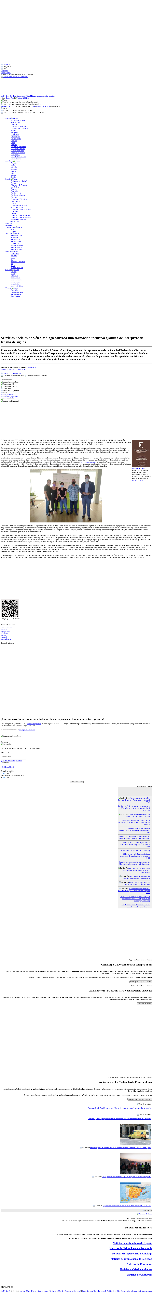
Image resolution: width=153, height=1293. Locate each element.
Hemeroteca (55, 106)
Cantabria (14, 191)
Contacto (68, 1291)
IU (12, 260)
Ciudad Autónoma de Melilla (21, 217)
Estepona (14, 131)
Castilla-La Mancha (18, 195)
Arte (12, 229)
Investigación (15, 278)
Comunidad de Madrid (19, 205)
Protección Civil (16, 235)
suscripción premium (34, 724)
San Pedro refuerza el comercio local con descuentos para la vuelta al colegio (136, 906)
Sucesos (13, 272)
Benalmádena (15, 122)
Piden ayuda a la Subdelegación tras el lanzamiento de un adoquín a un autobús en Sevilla (135, 845)
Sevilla (13, 177)
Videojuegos (15, 282)
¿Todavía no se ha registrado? (11, 761)
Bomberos (14, 237)
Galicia (13, 203)
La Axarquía (15, 137)
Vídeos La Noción (7, 106)
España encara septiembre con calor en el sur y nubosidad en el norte (137, 883)
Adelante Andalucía (18, 262)
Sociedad (8, 270)
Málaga (8, 118)
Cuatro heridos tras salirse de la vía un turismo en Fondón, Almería (138, 815)
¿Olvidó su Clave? (7, 767)
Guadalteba (15, 135)
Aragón (13, 183)
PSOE (13, 266)
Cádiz (13, 165)
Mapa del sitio (31, 1291)
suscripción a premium (27, 730)
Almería (13, 163)
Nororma (14, 145)
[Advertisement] (68, 16)
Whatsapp (4, 633)
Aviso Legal (76, 1291)
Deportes (8, 225)
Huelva (13, 171)
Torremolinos (15, 155)
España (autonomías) (18, 219)
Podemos (14, 256)
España (8, 179)
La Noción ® (5, 1291)
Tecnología (15, 284)
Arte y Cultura (10, 227)
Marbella (14, 141)
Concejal (4, 629)
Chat (3, 98)
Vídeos (38, 106)
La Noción (5, 96)
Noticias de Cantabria (139, 1274)
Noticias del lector (17, 292)
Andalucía (9, 161)
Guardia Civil (15, 243)
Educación (14, 276)
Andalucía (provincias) (19, 181)
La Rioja (14, 213)
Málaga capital (16, 139)
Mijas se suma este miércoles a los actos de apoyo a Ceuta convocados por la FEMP (134, 800)
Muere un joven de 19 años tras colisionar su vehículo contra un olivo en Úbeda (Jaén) (136, 870)
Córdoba (14, 167)
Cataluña (14, 197)
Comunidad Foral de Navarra (21, 209)
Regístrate (4, 71)
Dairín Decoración (138, 468)
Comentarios (16, 373)
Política (8, 252)
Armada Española (17, 245)
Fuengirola (14, 133)
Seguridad (9, 233)
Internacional (14, 221)
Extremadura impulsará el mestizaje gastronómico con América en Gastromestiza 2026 (134, 830)
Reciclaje (4, 637)
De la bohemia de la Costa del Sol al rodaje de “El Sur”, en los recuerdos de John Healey (134, 852)
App (12, 98)
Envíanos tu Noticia (57, 1291)
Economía (9, 223)
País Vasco (14, 211)
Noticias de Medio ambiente (136, 1269)
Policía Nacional (16, 241)
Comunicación (6, 639)
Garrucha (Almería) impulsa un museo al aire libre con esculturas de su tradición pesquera (134, 837)
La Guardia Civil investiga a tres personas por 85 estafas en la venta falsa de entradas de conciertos (134, 808)
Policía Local (15, 239)
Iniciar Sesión (6, 73)
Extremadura (15, 201)
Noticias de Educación (139, 1264)
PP (12, 264)
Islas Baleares (15, 187)
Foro (8, 98)
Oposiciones (5, 631)
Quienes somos (43, 1291)
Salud (13, 274)
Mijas (13, 143)
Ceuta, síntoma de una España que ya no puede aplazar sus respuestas (136, 877)
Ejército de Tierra (17, 250)
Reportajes (14, 290)
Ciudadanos (15, 254)
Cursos (3, 635)
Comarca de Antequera (19, 127)
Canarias (14, 189)
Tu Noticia (46, 106)
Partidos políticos (17, 268)
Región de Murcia (17, 207)
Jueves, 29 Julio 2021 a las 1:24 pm (13, 369)
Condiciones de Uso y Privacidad (94, 1291)
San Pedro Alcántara (22, 106)
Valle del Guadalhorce (18, 157)
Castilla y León (16, 193)
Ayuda (22, 1291)
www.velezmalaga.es (88, 462)
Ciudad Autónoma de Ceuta (20, 215)
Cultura (13, 231)
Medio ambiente (16, 280)
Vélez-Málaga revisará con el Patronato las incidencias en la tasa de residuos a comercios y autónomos (134, 822)
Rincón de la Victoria (18, 147)
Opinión (8, 288)
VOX (13, 258)
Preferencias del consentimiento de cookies (136, 1291)
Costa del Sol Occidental (19, 129)
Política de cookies (113, 1291)
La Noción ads (137, 480)
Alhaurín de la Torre (18, 120)
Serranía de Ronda (17, 151)
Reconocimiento (6, 627)
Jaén (12, 173)
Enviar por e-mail (7, 395)
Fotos (33, 106)
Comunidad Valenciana (19, 199)
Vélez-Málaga (16, 159)
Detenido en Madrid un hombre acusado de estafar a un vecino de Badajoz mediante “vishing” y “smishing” (135, 899)
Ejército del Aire (16, 248)
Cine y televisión (17, 286)
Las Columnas (16, 294)
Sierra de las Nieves (18, 153)
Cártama (14, 124)
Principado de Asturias (19, 185)
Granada (14, 169)
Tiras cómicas (15, 296)
